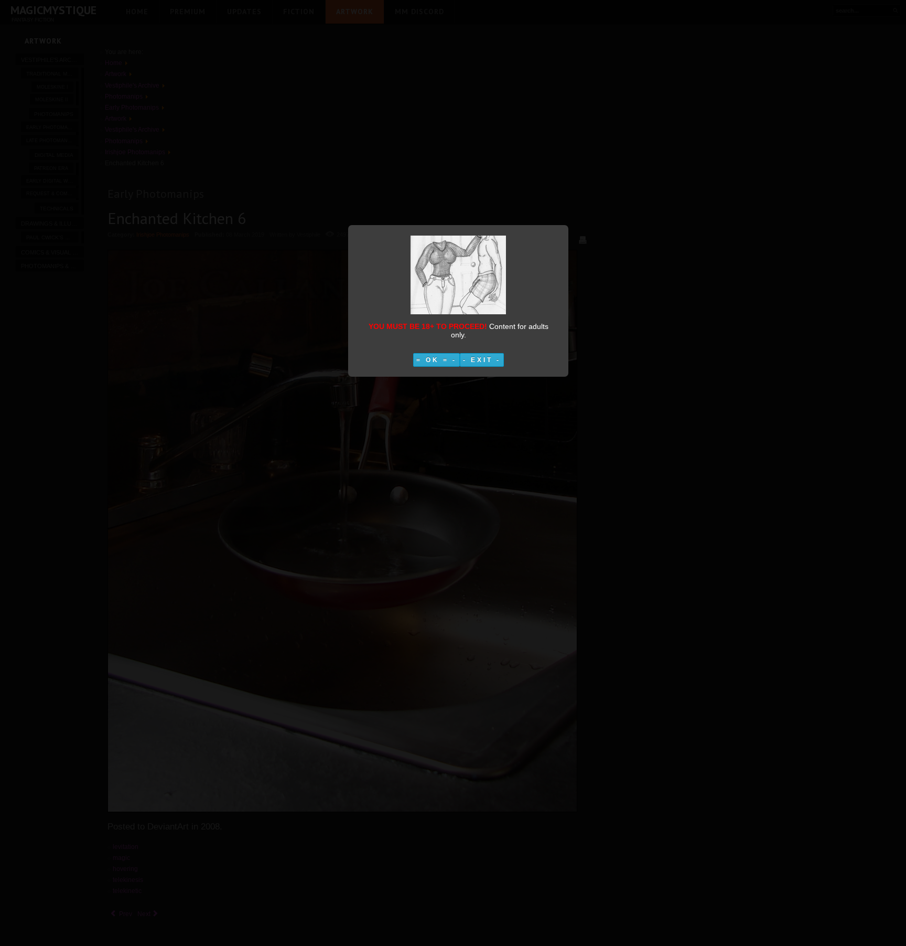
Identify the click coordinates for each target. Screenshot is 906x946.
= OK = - (436, 360)
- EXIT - (482, 360)
